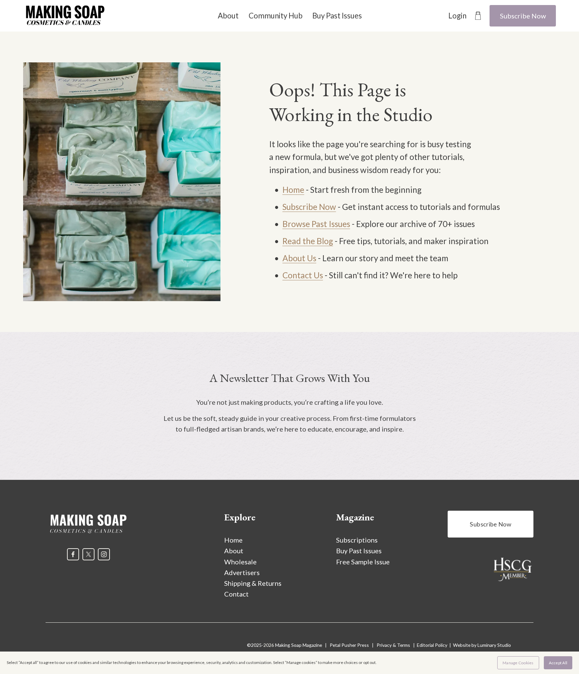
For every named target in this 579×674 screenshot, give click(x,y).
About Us (299, 258)
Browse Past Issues (316, 224)
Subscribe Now (523, 16)
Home (293, 189)
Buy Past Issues (337, 15)
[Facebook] (73, 554)
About (228, 15)
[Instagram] (104, 554)
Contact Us (302, 275)
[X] (88, 554)
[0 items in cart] (478, 15)
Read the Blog (307, 241)
